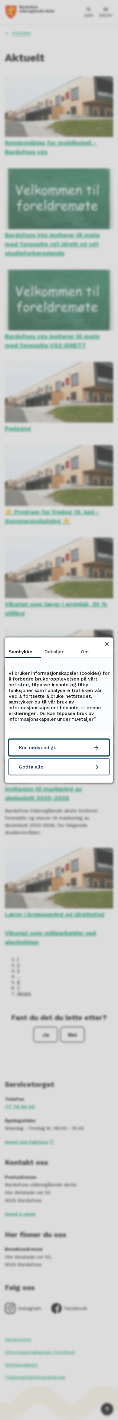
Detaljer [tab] (54, 651)
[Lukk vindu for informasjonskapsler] (107, 644)
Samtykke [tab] (20, 651)
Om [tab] (85, 651)
